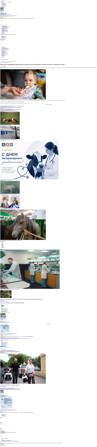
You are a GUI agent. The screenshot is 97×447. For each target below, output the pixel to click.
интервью (1, 249)
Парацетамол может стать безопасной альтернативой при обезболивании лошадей (11, 109)
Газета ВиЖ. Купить (3, 14)
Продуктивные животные (5, 27)
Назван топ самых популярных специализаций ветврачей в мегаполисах (9, 208)
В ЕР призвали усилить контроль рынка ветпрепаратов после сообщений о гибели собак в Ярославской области (14, 338)
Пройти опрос (20, 107)
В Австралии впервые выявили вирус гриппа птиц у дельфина (8, 194)
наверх (1, 417)
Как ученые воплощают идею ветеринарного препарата (7, 350)
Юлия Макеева (4, 66)
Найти (10, 1)
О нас (2, 2)
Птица (2, 49)
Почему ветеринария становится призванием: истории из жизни (8, 139)
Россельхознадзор (4, 36)
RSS (2, 439)
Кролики (3, 247)
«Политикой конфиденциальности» (29, 18)
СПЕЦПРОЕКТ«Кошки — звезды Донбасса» (4, 301)
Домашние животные (4, 28)
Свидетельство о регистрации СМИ (6, 440)
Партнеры (3, 3)
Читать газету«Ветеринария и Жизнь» (3, 13)
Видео (2, 32)
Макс (49, 104)
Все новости (3, 33)
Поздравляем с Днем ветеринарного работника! (6, 179)
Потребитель (3, 53)
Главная (3, 57)
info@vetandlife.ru (2, 39)
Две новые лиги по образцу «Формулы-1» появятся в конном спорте (9, 110)
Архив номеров (4, 4)
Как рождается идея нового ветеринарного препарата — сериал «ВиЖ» (9, 388)
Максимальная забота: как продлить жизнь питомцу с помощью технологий (10, 351)
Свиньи (3, 244)
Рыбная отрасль (4, 50)
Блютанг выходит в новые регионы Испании (6, 108)
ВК (51, 104)
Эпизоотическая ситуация (5, 26)
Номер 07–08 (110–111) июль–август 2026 (5, 322)
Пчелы (3, 245)
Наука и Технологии (4, 29)
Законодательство (4, 25)
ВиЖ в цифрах (4, 55)
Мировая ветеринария (5, 30)
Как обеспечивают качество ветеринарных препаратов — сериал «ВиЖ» (9, 289)
